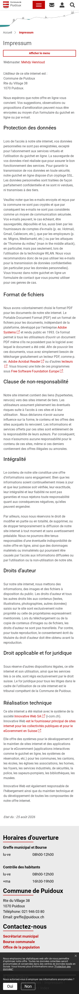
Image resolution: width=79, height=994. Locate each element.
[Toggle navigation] (39, 5)
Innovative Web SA (29, 716)
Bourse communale (19, 942)
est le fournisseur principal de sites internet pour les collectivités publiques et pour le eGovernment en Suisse (39, 726)
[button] (51, 5)
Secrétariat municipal (20, 936)
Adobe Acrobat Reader (26, 361)
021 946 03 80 (33, 911)
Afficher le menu (39, 53)
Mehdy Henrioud (33, 62)
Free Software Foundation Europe (37, 371)
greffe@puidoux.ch (29, 917)
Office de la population (21, 947)
